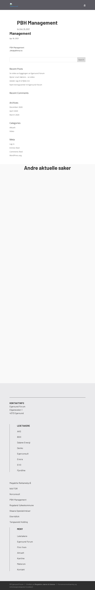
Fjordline (21, 470)
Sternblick (14, 516)
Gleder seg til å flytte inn (20, 81)
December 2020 (16, 107)
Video (12, 131)
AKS (19, 431)
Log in (12, 144)
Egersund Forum (25, 541)
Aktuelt (12, 127)
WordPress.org (16, 155)
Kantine (20, 558)
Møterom (21, 564)
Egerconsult (23, 453)
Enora (20, 459)
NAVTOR (14, 488)
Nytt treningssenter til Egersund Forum (26, 85)
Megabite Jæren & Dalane (45, 584)
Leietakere (22, 536)
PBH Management (18, 499)
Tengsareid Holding (19, 522)
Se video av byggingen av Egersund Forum (27, 73)
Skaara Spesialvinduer (20, 510)
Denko (20, 448)
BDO (19, 437)
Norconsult (15, 494)
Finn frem (21, 547)
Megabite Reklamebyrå (20, 483)
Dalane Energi (23, 442)
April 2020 (14, 111)
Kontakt (21, 569)
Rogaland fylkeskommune (22, 505)
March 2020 (14, 115)
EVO (19, 464)
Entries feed (15, 148)
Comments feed (16, 152)
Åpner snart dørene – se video (22, 77)
